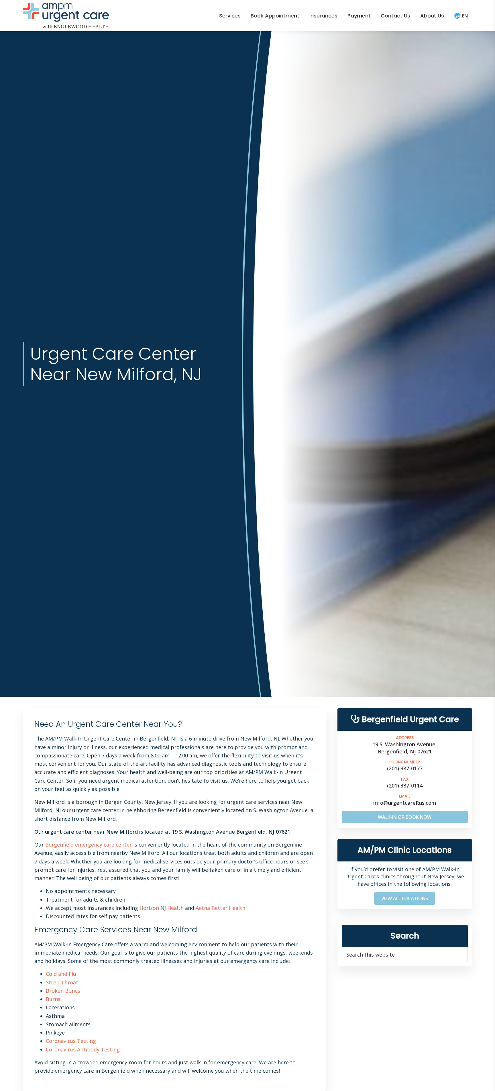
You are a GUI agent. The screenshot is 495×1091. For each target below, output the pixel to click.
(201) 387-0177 (405, 768)
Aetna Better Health (220, 907)
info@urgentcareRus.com (404, 802)
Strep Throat (62, 982)
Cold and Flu (61, 973)
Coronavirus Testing (71, 1040)
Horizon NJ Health (162, 907)
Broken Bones (63, 990)
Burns (53, 999)
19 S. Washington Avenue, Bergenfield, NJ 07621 (404, 748)
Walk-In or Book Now (404, 817)
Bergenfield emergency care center (88, 844)
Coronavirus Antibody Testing (83, 1049)
